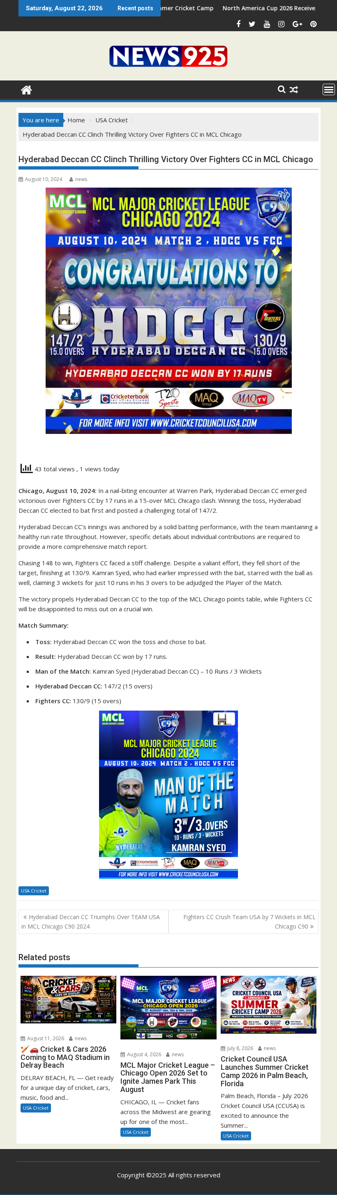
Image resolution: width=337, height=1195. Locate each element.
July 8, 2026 (239, 1048)
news (81, 179)
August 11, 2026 (45, 1038)
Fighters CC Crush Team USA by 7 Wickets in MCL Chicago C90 (249, 921)
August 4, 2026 (143, 1054)
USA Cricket (33, 891)
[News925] (26, 88)
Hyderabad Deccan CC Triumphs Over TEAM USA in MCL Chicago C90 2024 (90, 921)
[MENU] (329, 89)
